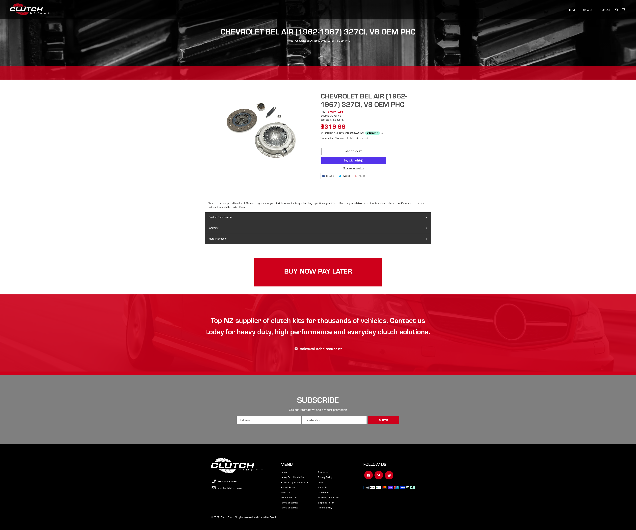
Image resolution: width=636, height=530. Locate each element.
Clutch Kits (323, 492)
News (321, 482)
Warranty (213, 227)
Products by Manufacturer (294, 482)
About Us (285, 492)
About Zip (323, 487)
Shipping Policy (326, 502)
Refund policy (325, 507)
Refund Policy (288, 487)
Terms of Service (289, 502)
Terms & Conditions (328, 497)
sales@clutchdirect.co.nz (321, 348)
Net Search (270, 517)
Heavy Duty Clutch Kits (292, 477)
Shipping (339, 138)
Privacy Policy (325, 477)
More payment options (353, 168)
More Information (218, 238)
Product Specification (220, 217)
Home (290, 40)
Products (323, 472)
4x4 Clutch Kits (288, 497)
